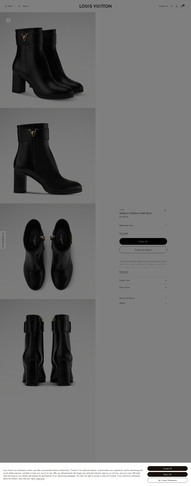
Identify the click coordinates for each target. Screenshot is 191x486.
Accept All (167, 468)
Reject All (167, 474)
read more (40, 478)
